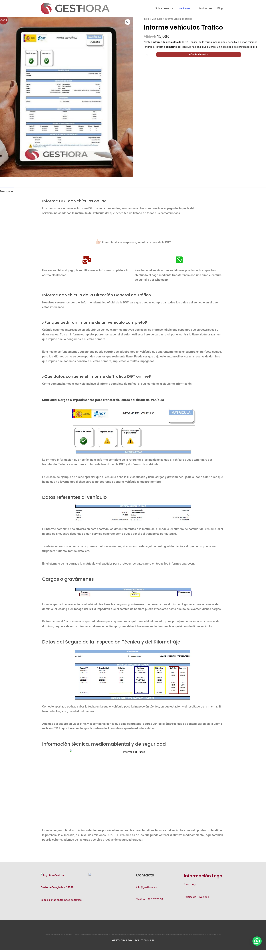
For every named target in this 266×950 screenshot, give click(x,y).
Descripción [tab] (7, 191)
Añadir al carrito (198, 54)
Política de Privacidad (196, 896)
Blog (220, 8)
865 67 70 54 (155, 899)
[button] (127, 22)
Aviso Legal (190, 884)
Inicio (146, 18)
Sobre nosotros (164, 8)
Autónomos (205, 8)
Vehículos (184, 8)
